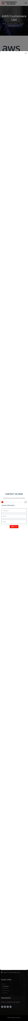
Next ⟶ (14, 526)
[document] (14, 510)
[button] (26, 53)
